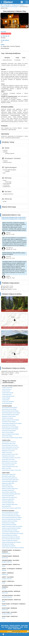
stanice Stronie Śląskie (8, 432)
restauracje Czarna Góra (8, 465)
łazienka (4, 570)
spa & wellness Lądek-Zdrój (9, 492)
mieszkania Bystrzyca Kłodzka (9, 530)
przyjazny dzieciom (7, 562)
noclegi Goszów (6, 391)
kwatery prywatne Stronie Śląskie (10, 420)
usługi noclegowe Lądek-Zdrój (9, 504)
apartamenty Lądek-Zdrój (8, 476)
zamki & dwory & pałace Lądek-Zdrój (11, 508)
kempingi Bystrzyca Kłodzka (9, 524)
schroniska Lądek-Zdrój (8, 502)
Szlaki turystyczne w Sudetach (14, 310)
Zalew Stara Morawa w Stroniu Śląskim (14, 344)
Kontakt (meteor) (15, 625)
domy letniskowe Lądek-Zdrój (9, 478)
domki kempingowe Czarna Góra (10, 447)
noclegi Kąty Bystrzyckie (8, 396)
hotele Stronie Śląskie (7, 418)
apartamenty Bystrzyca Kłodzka (10, 514)
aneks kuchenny (6, 553)
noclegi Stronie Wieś (7, 387)
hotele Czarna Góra (7, 452)
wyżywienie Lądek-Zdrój (8, 483)
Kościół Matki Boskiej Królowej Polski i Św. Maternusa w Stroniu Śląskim (14, 360)
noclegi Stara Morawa (7, 392)
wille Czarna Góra (6, 468)
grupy (3, 566)
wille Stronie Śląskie (7, 436)
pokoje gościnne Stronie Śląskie (10, 427)
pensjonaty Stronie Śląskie (9, 425)
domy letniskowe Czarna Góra (9, 445)
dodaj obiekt (17, 628)
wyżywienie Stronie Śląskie (9, 416)
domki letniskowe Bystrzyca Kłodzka (11, 519)
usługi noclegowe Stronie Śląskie (10, 434)
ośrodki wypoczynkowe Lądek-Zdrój (11, 494)
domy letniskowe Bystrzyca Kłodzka (11, 515)
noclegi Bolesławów (7, 403)
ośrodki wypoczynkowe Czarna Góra (11, 457)
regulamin (24, 625)
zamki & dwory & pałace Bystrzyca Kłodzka (13, 547)
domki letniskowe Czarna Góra (10, 449)
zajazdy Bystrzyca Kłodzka (8, 546)
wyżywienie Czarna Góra (8, 450)
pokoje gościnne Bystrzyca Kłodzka (11, 537)
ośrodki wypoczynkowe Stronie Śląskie (12, 423)
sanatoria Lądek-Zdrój (7, 501)
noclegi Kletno (5, 399)
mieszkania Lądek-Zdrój (8, 490)
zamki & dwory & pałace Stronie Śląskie (12, 437)
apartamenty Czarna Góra (8, 443)
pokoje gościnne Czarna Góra (9, 461)
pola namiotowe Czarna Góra (9, 463)
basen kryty (5, 557)
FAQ (3, 627)
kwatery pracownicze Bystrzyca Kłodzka (12, 526)
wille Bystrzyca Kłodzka (8, 544)
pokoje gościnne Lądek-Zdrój (9, 497)
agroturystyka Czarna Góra (9, 441)
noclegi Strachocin (7, 389)
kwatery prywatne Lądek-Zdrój (10, 488)
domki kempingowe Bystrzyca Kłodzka (12, 517)
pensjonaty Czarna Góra (8, 459)
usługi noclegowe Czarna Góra (10, 466)
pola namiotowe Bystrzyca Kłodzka (11, 538)
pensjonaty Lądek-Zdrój (8, 495)
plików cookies (16, 631)
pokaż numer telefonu (6, 33)
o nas (21, 627)
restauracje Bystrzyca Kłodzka (9, 540)
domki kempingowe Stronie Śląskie (11, 412)
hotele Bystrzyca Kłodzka (8, 523)
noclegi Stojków (6, 398)
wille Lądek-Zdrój (6, 506)
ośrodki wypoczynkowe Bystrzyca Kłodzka (12, 533)
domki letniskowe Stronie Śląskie (10, 414)
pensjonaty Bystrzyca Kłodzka (9, 535)
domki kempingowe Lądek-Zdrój (10, 479)
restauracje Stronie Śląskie (9, 430)
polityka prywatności (11, 627)
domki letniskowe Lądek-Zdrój (9, 481)
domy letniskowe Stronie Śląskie (10, 411)
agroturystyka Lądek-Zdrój (8, 474)
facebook (5, 625)
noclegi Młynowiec (7, 394)
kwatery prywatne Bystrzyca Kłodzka (11, 528)
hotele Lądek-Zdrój (7, 485)
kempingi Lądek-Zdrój (7, 486)
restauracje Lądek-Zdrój (8, 499)
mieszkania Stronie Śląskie (9, 421)
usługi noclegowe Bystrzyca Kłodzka (11, 542)
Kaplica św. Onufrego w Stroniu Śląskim (14, 327)
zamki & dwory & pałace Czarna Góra (11, 470)
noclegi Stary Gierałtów (8, 401)
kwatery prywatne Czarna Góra (10, 454)
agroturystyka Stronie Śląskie (9, 407)
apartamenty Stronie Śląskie (9, 409)
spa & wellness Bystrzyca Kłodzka (10, 531)
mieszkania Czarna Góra (8, 456)
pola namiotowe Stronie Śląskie (10, 428)
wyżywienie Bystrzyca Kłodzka (9, 521)
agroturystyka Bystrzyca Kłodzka (10, 512)
